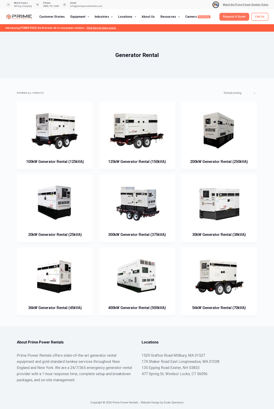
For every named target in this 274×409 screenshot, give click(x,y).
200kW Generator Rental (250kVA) (219, 161)
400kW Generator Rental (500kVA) (137, 307)
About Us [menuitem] (148, 16)
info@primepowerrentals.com (86, 6)
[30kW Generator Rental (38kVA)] (219, 203)
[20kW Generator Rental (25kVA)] (55, 203)
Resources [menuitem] (168, 16)
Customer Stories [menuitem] (52, 16)
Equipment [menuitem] (78, 16)
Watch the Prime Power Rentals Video (245, 4)
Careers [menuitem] (197, 16)
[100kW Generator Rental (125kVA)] (55, 130)
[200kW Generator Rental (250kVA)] (219, 130)
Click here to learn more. (101, 27)
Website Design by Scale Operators (162, 402)
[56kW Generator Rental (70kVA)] (219, 276)
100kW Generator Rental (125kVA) (55, 161)
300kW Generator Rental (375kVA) (137, 234)
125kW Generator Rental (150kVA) (137, 161)
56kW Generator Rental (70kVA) (219, 307)
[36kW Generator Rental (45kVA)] (55, 276)
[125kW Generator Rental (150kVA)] (137, 130)
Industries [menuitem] (102, 16)
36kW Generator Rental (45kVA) (55, 307)
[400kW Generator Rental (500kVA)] (137, 276)
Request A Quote (234, 16)
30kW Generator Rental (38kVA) (219, 234)
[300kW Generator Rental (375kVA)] (137, 203)
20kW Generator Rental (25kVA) (55, 234)
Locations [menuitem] (125, 16)
